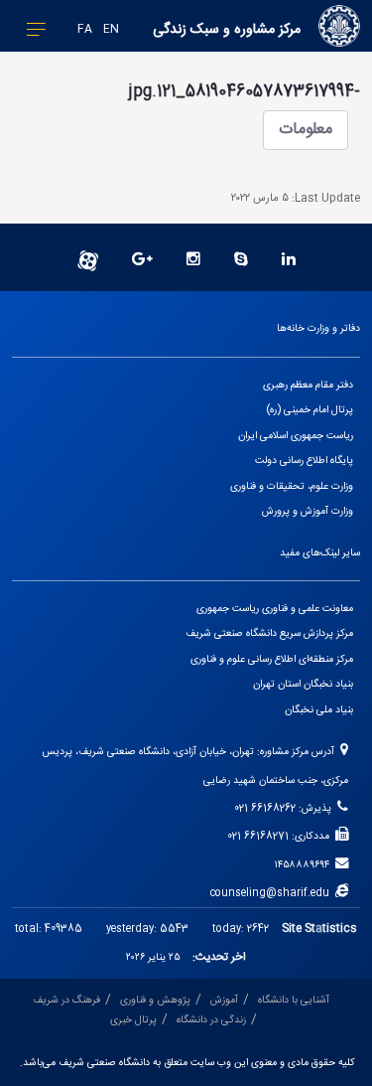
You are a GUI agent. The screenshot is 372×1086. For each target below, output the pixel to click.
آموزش (224, 1000)
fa (84, 29)
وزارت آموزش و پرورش (307, 511)
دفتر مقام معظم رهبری (308, 385)
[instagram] (193, 260)
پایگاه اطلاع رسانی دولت (304, 460)
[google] (142, 260)
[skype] (241, 260)
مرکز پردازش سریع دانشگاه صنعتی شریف (269, 633)
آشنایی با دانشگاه (293, 1000)
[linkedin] (289, 260)
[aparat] (87, 260)
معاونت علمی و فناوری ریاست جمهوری (274, 608)
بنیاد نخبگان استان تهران (303, 684)
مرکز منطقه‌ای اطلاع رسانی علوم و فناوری (271, 659)
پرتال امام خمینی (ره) (310, 409)
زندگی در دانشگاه (211, 1019)
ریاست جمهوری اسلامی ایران (295, 435)
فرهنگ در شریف (66, 1000)
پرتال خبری (133, 1019)
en (111, 29)
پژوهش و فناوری (155, 1000)
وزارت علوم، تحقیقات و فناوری (291, 486)
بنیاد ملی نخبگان (319, 709)
